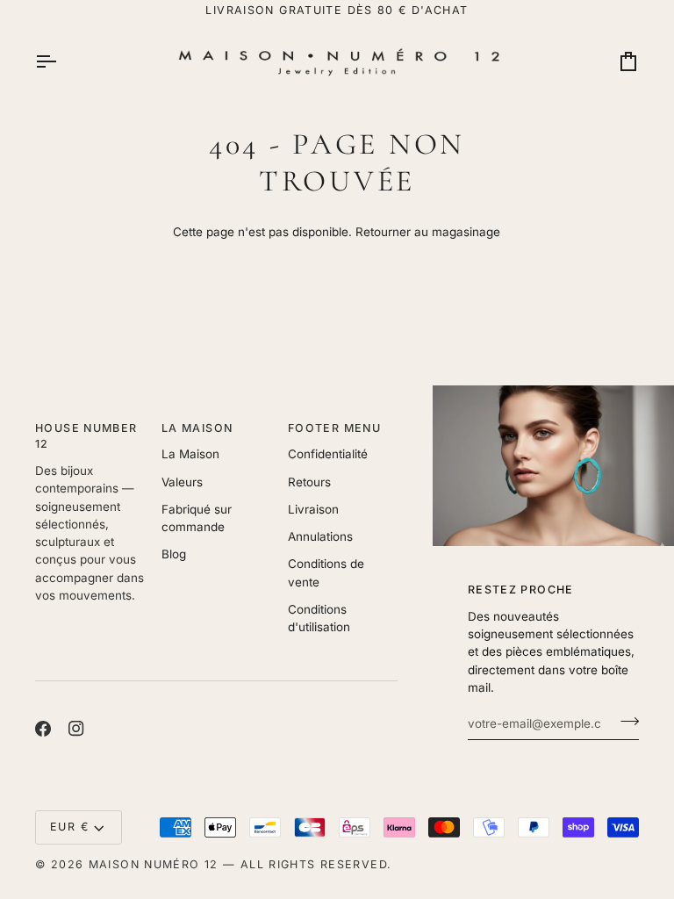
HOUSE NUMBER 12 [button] (86, 436)
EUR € (69, 826)
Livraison (313, 509)
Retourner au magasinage (427, 232)
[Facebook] (43, 729)
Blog (173, 554)
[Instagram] (76, 729)
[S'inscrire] (624, 721)
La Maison (190, 454)
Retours (309, 482)
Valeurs (182, 482)
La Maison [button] (197, 428)
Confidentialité (328, 454)
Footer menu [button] (334, 428)
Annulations (320, 536)
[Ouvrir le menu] (61, 61)
